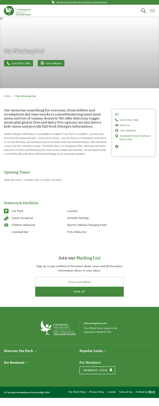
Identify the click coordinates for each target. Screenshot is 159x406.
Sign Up (79, 291)
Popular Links (91, 350)
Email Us (125, 125)
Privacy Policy (96, 391)
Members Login (95, 370)
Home (7, 95)
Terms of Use (126, 391)
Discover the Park (18, 350)
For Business (14, 362)
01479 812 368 (21, 63)
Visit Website (53, 63)
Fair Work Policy (77, 391)
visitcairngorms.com (95, 323)
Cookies (111, 391)
